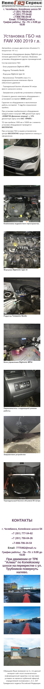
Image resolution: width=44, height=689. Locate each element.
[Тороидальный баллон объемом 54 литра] (22, 480)
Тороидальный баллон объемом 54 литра (22, 500)
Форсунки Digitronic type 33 (16, 269)
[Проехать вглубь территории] (22, 620)
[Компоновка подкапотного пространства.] (22, 203)
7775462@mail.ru (26, 19)
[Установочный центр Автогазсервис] (22, 652)
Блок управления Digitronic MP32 (18, 362)
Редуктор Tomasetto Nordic (15, 316)
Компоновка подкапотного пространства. (21, 223)
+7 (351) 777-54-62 (22, 14)
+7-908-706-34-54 (22, 16)
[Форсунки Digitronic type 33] (22, 249)
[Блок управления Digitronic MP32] (22, 342)
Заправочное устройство (15, 454)
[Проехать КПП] (22, 589)
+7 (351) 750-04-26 (22, 11)
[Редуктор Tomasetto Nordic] (22, 296)
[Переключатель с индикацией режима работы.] (22, 388)
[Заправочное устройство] (22, 434)
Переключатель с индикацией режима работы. (20, 409)
